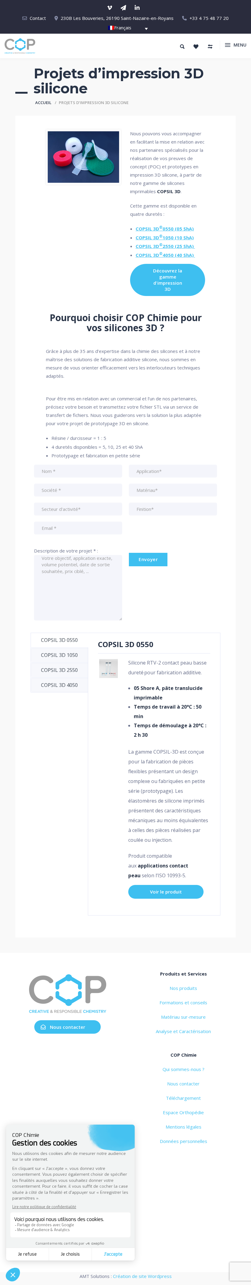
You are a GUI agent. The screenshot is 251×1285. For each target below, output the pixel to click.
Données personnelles (183, 1141)
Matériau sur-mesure (183, 1017)
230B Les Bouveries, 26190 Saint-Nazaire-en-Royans (117, 18)
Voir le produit (166, 892)
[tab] (59, 640)
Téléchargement (183, 1098)
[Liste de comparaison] (210, 46)
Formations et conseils (183, 1002)
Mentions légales (183, 1127)
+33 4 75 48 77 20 (209, 18)
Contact (38, 18)
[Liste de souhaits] (195, 46)
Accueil (43, 102)
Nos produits (183, 988)
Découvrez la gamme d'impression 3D (167, 280)
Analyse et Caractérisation (183, 1031)
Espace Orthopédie (183, 1112)
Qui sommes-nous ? (183, 1069)
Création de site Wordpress (142, 1276)
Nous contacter (67, 1027)
